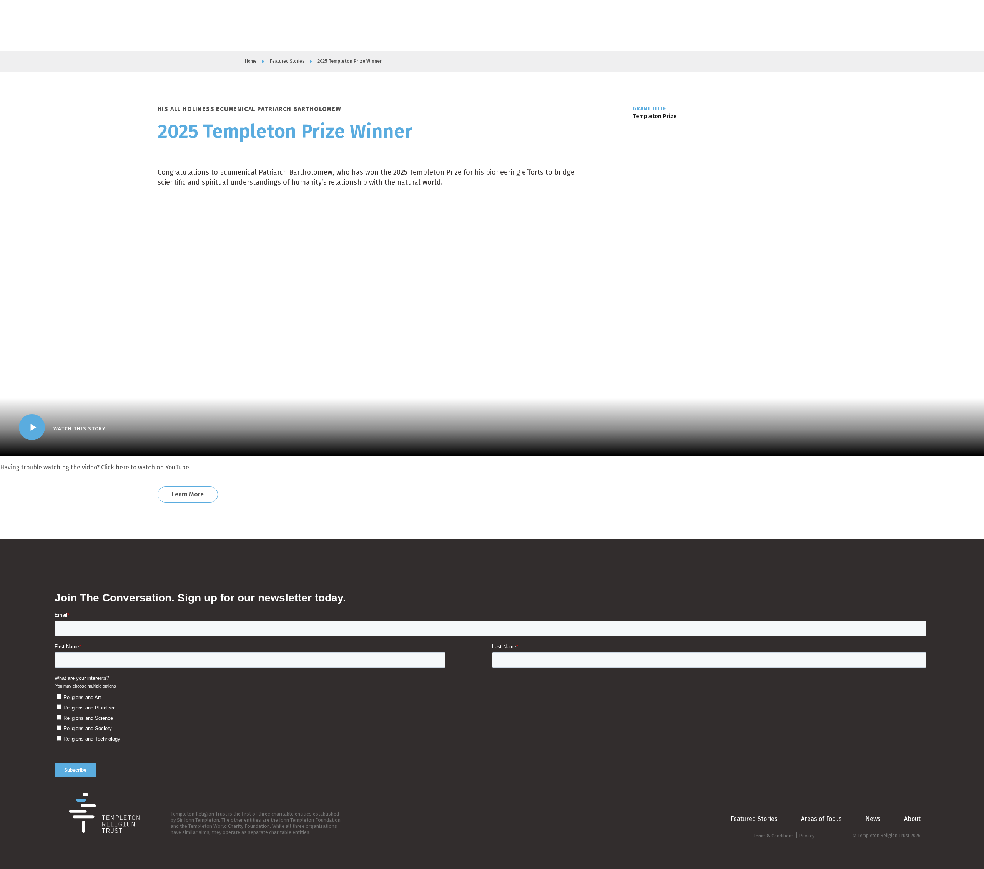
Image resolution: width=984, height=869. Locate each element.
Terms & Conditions (773, 836)
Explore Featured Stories (752, 24)
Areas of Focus (633, 25)
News (873, 818)
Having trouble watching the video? (95, 467)
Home (251, 61)
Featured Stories (287, 61)
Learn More (188, 494)
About (600, 25)
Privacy (807, 836)
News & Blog (673, 25)
